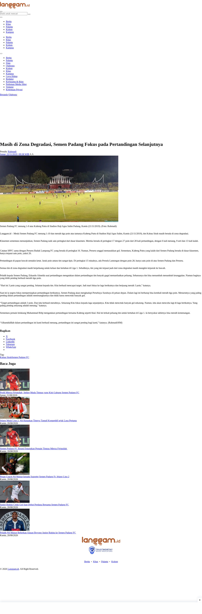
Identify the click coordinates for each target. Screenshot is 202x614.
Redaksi (9, 79)
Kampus (10, 32)
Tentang (9, 87)
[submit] (29, 14)
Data (8, 63)
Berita (9, 21)
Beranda (4, 94)
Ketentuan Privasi (14, 89)
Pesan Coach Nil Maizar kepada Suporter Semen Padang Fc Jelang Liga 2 (34, 476)
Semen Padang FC (20, 357)
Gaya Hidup (11, 76)
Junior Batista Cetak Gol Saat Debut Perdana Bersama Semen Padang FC (34, 504)
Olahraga (10, 65)
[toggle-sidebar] (1, 17)
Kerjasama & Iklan (15, 81)
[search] (1, 11)
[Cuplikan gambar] (15, 390)
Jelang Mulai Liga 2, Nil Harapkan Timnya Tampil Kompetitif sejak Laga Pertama (38, 420)
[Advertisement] (101, 608)
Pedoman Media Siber (16, 84)
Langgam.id (13, 569)
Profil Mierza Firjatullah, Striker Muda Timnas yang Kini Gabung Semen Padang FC (39, 392)
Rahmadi (12, 151)
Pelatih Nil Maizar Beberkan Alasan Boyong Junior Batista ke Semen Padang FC (38, 532)
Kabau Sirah (6, 357)
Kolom (9, 29)
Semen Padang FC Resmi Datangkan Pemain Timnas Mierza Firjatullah (33, 448)
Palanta (9, 27)
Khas (8, 24)
